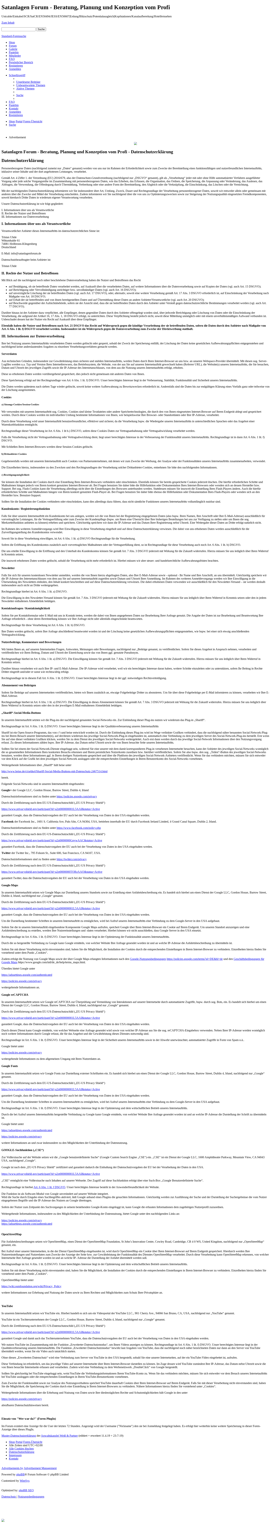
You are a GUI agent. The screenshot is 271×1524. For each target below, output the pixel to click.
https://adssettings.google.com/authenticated (26, 974)
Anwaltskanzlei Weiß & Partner (59, 1435)
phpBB (20, 1474)
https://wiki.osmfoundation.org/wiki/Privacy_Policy (31, 1286)
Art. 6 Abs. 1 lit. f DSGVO (49, 1187)
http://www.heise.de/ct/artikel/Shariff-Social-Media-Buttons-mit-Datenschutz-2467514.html (54, 771)
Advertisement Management (40, 1468)
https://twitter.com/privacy (72, 859)
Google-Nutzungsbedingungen (148, 958)
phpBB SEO (26, 1490)
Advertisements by (12, 1468)
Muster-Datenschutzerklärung (18, 1435)
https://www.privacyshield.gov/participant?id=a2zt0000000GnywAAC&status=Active (51, 840)
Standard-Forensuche (13, 36)
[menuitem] (28, 81)
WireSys (24, 1480)
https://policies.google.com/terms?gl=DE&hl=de (195, 958)
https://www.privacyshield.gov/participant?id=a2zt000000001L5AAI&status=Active (50, 809)
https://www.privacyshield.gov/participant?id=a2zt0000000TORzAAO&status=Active (51, 871)
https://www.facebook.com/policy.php (79, 827)
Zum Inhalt (7, 22)
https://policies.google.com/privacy (77, 796)
